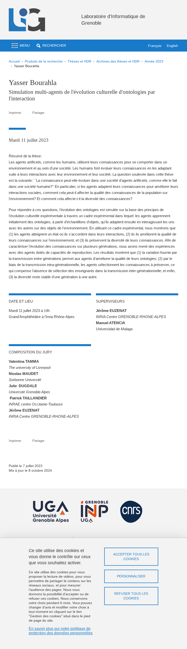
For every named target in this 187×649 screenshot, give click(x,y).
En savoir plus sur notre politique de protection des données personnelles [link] (61, 631)
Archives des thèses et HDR (118, 61)
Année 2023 (154, 61)
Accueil (14, 61)
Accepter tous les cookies (131, 556)
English (172, 46)
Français (154, 46)
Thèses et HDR (79, 61)
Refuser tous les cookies (131, 596)
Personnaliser (131, 576)
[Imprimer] (26, 113)
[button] (51, 46)
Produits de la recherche (44, 61)
